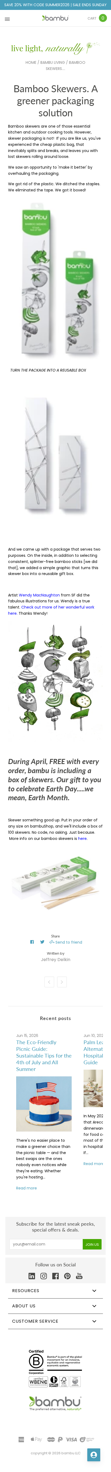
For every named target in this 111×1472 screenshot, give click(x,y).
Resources (25, 1291)
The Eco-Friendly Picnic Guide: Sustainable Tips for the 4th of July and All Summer (44, 1055)
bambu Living (52, 62)
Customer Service (35, 1321)
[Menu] (7, 18)
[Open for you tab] (93, 1454)
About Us (24, 1306)
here (82, 838)
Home (31, 62)
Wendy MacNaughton (39, 595)
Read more (26, 1188)
